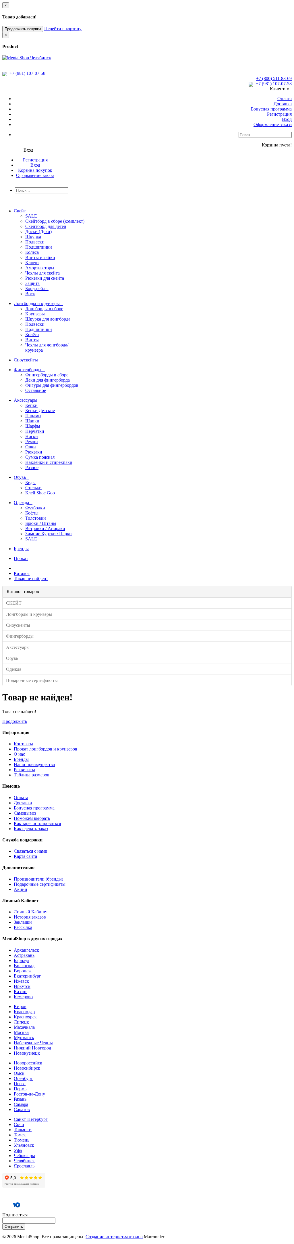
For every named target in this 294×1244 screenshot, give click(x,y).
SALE (31, 216)
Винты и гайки (40, 257)
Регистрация (279, 114)
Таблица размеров (31, 774)
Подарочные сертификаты (39, 884)
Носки (31, 436)
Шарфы (32, 426)
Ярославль (24, 1165)
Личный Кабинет (31, 911)
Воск (30, 293)
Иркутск (22, 986)
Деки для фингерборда (47, 380)
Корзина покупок (35, 170)
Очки (30, 446)
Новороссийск (28, 1062)
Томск (20, 1134)
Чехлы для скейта (42, 272)
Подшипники (38, 247)
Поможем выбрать (32, 818)
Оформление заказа (273, 124)
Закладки (23, 922)
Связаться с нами (30, 851)
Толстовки (35, 518)
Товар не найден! (31, 578)
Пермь (20, 1088)
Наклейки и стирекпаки (48, 462)
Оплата (284, 98)
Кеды (30, 482)
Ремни (31, 441)
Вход (287, 119)
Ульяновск (24, 1145)
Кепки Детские (40, 410)
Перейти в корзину (63, 28)
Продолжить (14, 721)
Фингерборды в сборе (46, 374)
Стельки (33, 487)
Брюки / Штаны (40, 523)
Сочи (19, 1124)
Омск (19, 1073)
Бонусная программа (271, 108)
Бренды (21, 759)
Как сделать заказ (31, 828)
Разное (31, 467)
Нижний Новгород (32, 1047)
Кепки (31, 405)
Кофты (31, 512)
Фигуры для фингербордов (51, 385)
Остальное (35, 390)
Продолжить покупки (23, 29)
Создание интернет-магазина (114, 1236)
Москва (21, 1032)
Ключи (32, 262)
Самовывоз (25, 813)
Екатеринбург (27, 976)
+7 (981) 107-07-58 (26, 73)
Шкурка (33, 236)
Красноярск (25, 1016)
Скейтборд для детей (45, 226)
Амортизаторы (39, 267)
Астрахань (24, 955)
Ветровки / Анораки (45, 528)
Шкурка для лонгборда (47, 319)
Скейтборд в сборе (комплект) (54, 221)
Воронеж (23, 970)
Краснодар (24, 1011)
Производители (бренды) (38, 879)
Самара (21, 1104)
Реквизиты (24, 769)
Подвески (35, 241)
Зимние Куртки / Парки (48, 533)
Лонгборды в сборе (44, 308)
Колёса (32, 252)
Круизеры (35, 313)
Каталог (22, 573)
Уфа (18, 1150)
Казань (20, 991)
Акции (20, 889)
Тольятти (23, 1129)
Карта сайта (25, 856)
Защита (32, 283)
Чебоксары (24, 1155)
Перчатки (34, 431)
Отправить (14, 1226)
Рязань (20, 1099)
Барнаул (21, 960)
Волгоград (24, 965)
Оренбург (23, 1078)
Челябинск (24, 1160)
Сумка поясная (40, 457)
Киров (20, 1006)
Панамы (33, 415)
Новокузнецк (27, 1053)
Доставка (283, 103)
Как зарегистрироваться (37, 823)
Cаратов (22, 1109)
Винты (32, 339)
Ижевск (21, 981)
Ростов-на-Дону (29, 1093)
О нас (19, 754)
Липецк (21, 1022)
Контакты (23, 743)
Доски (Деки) (38, 231)
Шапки (32, 420)
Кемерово (23, 996)
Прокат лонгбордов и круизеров (45, 748)
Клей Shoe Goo (40, 492)
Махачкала (24, 1027)
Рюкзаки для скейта (44, 278)
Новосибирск (27, 1068)
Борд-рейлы (37, 288)
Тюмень (21, 1140)
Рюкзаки (33, 451)
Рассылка (23, 927)
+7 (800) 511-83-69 (274, 78)
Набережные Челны (33, 1042)
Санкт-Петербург (31, 1119)
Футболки (35, 507)
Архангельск (26, 950)
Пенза (20, 1083)
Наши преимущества (34, 764)
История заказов (30, 917)
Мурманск (24, 1037)
